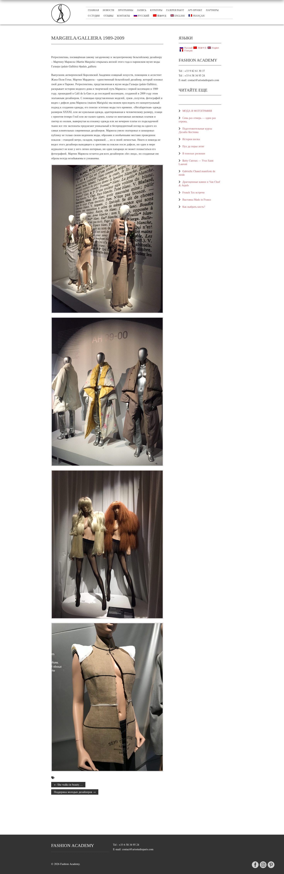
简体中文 (162, 15)
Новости (108, 10)
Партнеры (212, 10)
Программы (125, 10)
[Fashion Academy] (61, 22)
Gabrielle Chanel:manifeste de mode (197, 172)
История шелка (191, 139)
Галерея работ (175, 10)
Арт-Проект (195, 10)
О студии (94, 15)
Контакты (123, 15)
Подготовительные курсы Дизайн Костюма (195, 130)
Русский (143, 15)
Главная (93, 10)
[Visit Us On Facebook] (255, 868)
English (180, 15)
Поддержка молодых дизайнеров (75, 792)
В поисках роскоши (193, 153)
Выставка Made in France (196, 199)
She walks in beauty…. (68, 784)
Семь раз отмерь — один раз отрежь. (197, 119)
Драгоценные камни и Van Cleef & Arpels (199, 183)
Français (199, 15)
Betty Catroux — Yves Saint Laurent (196, 162)
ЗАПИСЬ (141, 10)
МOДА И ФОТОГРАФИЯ (197, 111)
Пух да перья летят (193, 146)
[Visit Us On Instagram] (263, 868)
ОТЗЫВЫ (108, 15)
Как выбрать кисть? (193, 206)
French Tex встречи (193, 192)
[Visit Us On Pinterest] (271, 868)
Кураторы (156, 10)
